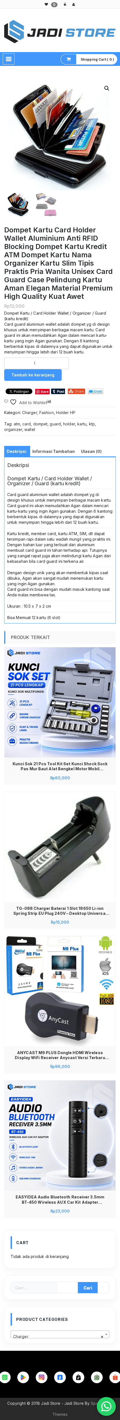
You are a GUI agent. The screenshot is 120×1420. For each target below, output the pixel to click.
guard (55, 424)
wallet (29, 429)
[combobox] (60, 1334)
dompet (40, 424)
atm (17, 424)
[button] (107, 88)
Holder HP (65, 412)
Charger (29, 412)
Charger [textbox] (58, 1336)
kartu (82, 424)
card (26, 424)
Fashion (46, 412)
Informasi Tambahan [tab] (53, 451)
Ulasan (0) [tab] (91, 451)
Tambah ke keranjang (32, 375)
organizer (13, 429)
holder (69, 424)
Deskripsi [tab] (16, 451)
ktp (92, 424)
